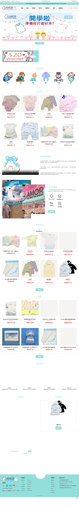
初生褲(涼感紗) (30, 142)
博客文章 (29, 480)
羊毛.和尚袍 (30, 251)
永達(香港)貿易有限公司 (63, 480)
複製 (33, 56)
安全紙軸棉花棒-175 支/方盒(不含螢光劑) (11, 347)
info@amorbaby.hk (63, 483)
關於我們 (8, 1)
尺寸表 (22, 482)
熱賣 (52, 488)
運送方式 (29, 488)
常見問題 (29, 482)
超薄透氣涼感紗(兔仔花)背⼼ (30, 319)
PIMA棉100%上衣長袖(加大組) (49, 319)
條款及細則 (30, 490)
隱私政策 (25, 453)
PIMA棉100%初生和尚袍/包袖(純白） (68, 142)
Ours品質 (23, 484)
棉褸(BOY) (68, 279)
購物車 (52, 482)
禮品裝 (34, 8)
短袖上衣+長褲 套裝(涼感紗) (68, 113)
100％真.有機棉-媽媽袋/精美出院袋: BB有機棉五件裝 (68, 319)
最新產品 (47, 8)
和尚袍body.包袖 (11, 113)
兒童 (22, 8)
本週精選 (52, 492)
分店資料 (12, 1)
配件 (54, 8)
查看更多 (39, 289)
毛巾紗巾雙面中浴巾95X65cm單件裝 (68, 347)
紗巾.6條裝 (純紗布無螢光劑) (11, 279)
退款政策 (29, 486)
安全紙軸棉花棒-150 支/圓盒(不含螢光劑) (30, 347)
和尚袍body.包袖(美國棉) (30, 113)
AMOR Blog (17, 1)
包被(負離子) (49, 279)
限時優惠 (52, 486)
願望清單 (52, 484)
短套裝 (11, 142)
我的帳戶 (52, 480)
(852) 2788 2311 (62, 482)
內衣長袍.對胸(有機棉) (68, 251)
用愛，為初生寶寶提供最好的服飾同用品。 (25, 446)
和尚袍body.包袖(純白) (49, 251)
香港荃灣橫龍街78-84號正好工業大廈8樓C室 (67, 485)
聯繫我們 (23, 490)
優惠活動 (61, 8)
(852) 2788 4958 (69, 482)
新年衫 (41, 8)
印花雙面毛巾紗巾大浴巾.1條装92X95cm (49, 142)
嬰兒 (28, 8)
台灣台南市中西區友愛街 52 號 (65, 487)
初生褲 (49, 113)
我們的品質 (4, 1)
